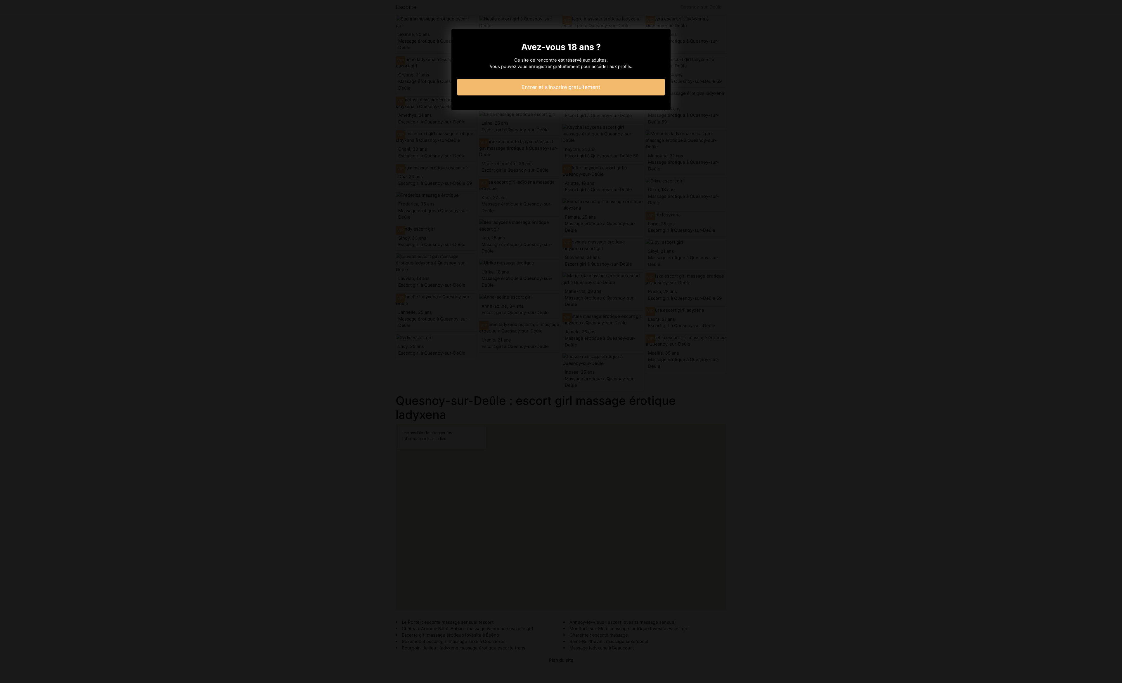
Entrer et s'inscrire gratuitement (561, 87)
